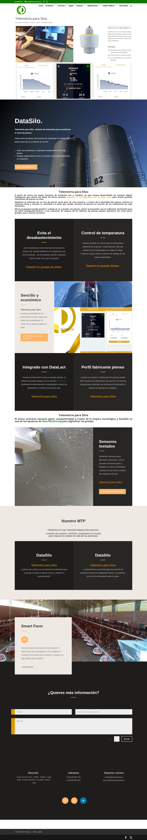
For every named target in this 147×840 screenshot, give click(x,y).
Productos (49, 6)
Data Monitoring (52, 421)
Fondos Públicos (109, 6)
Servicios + (62, 6)
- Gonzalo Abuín (27, 667)
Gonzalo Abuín (23, 22)
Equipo (71, 6)
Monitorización (47, 22)
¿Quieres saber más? (112, 491)
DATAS (73, 533)
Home (41, 6)
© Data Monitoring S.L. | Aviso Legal (28, 832)
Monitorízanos (92, 6)
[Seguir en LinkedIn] (83, 800)
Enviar (127, 738)
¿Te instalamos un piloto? (32, 337)
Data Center (123, 6)
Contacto (79, 6)
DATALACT (62, 381)
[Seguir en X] (74, 800)
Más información (26, 167)
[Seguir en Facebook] (65, 800)
